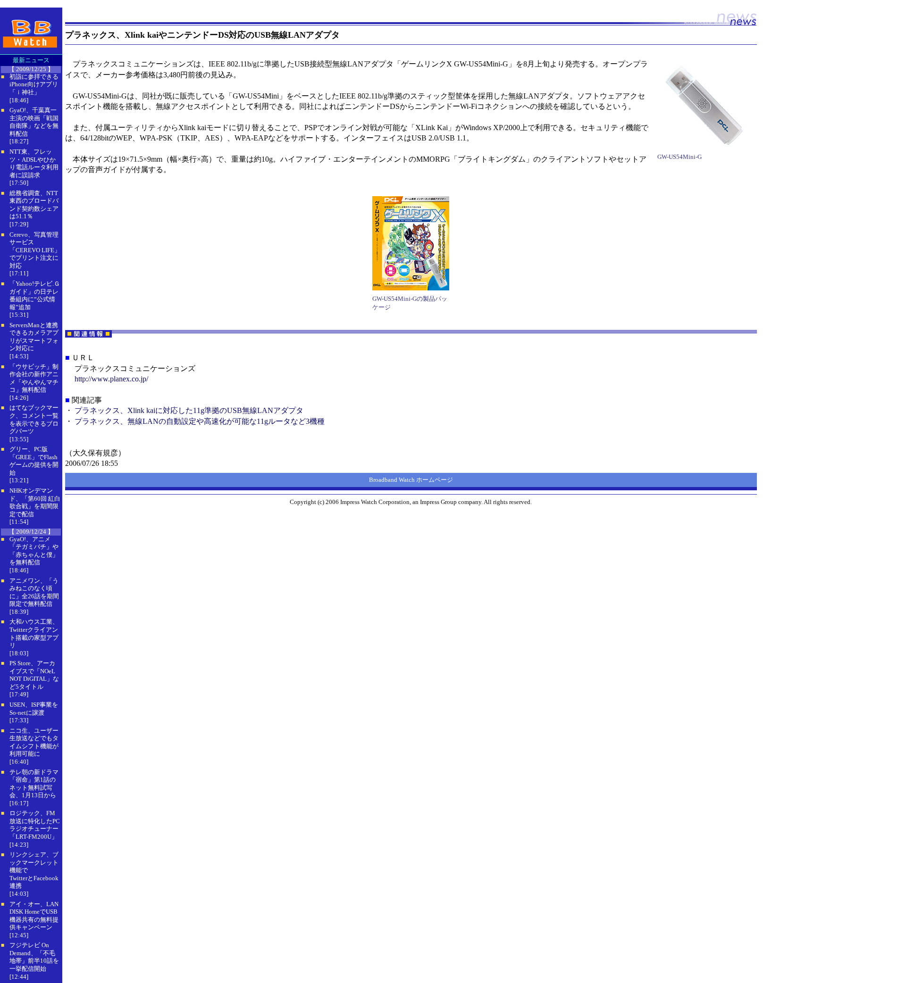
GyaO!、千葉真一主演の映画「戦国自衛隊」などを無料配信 (34, 122)
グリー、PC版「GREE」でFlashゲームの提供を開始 (34, 461)
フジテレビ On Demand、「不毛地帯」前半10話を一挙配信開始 (34, 957)
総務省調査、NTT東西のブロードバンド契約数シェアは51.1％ (34, 205)
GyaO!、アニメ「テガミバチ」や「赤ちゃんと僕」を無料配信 (34, 551)
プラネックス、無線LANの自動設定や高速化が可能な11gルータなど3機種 (200, 421)
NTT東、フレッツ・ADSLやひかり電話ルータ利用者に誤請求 (34, 163)
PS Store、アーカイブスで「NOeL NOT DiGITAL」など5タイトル (34, 675)
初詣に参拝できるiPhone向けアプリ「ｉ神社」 (34, 84)
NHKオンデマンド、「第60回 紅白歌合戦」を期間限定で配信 (34, 502)
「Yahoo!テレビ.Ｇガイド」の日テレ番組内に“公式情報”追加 (34, 295)
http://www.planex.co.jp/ (111, 379)
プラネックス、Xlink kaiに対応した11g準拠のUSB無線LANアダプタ (189, 410)
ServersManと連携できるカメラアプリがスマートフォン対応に (34, 337)
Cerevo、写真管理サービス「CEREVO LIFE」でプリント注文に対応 (34, 250)
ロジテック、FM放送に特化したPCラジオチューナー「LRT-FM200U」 (34, 825)
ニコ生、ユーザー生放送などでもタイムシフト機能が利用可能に (34, 742)
